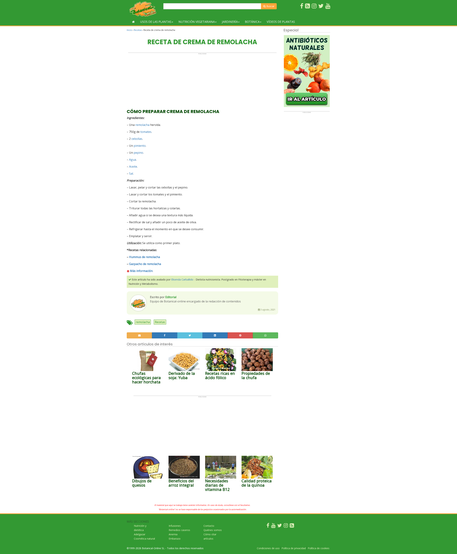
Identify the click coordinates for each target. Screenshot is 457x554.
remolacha (142, 125)
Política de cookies (318, 548)
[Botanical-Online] (143, 9)
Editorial (170, 297)
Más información (141, 271)
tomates (145, 132)
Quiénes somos (213, 530)
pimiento (140, 146)
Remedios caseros (179, 530)
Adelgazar (139, 534)
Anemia (173, 534)
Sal (131, 173)
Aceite (133, 167)
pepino (138, 153)
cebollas (136, 139)
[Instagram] (286, 526)
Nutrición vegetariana (197, 22)
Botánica (252, 22)
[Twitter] (279, 526)
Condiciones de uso (268, 548)
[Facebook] (268, 526)
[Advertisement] (202, 79)
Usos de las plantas (155, 22)
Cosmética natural (144, 538)
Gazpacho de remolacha (145, 264)
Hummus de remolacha (144, 257)
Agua (132, 160)
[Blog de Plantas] (292, 526)
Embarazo (174, 538)
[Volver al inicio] (133, 21)
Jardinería (230, 22)
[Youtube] (273, 526)
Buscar (270, 6)
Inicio (129, 30)
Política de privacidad (294, 548)
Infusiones (175, 525)
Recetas (138, 30)
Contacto (209, 525)
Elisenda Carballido (182, 279)
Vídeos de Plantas (281, 22)
